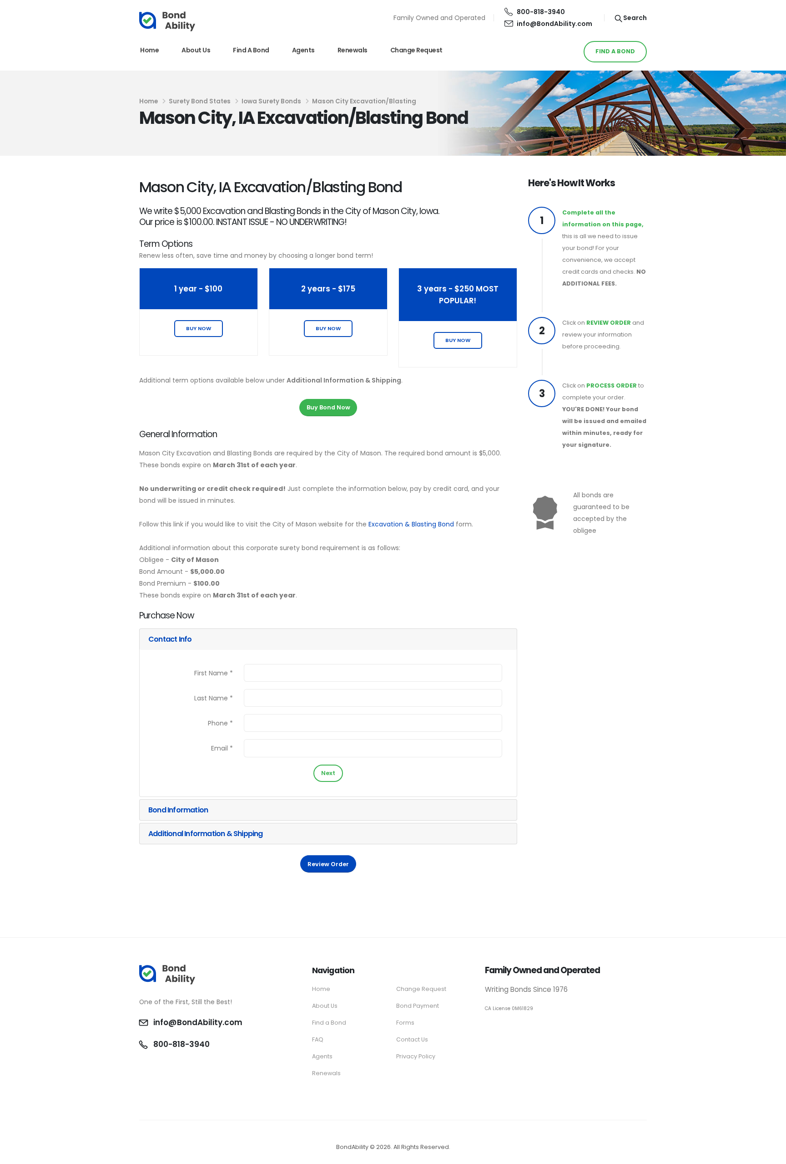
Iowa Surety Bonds (271, 101)
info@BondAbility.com (554, 23)
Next (328, 773)
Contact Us (412, 1039)
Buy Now (198, 328)
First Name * (213, 673)
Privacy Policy (415, 1056)
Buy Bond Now (328, 407)
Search (634, 17)
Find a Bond (251, 50)
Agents (303, 50)
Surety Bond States (200, 101)
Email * (222, 748)
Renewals (353, 50)
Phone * (220, 723)
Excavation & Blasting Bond (411, 524)
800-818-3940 (541, 11)
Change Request (416, 50)
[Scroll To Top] (770, 1154)
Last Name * (213, 698)
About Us (195, 50)
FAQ (317, 1039)
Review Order (328, 864)
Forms (405, 1022)
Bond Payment (417, 1006)
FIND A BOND (615, 51)
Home (149, 50)
